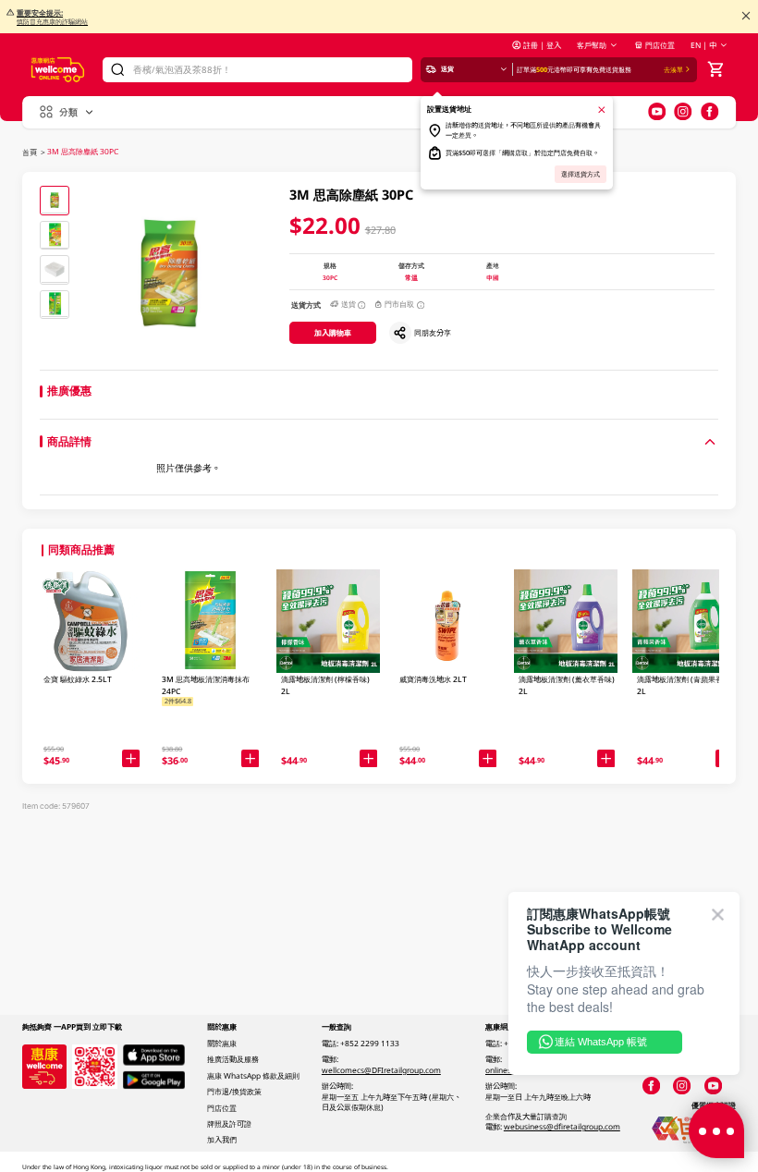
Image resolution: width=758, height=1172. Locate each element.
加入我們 (222, 1139)
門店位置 (660, 45)
